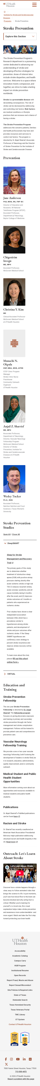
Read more (10, 842)
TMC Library (20, 1015)
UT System (20, 1019)
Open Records (20, 975)
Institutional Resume (20, 970)
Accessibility (20, 951)
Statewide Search (20, 1000)
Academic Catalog (20, 956)
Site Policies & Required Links (20, 990)
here (16, 816)
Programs (7, 21)
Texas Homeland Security (20, 1005)
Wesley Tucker (12, 496)
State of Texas (20, 995)
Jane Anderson (12, 198)
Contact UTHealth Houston (20, 1024)
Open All (6, 534)
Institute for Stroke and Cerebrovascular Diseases (18, 16)
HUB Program (20, 966)
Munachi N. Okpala (10, 362)
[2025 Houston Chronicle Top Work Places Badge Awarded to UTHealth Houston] (15, 1039)
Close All (16, 534)
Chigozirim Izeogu (10, 259)
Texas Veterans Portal (20, 1010)
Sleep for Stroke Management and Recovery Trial (19, 559)
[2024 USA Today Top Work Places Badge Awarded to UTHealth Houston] (26, 1039)
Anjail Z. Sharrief (13, 426)
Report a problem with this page (21, 1079)
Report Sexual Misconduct (20, 985)
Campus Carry (20, 961)
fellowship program (22, 713)
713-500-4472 (21, 1071)
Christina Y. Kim (13, 309)
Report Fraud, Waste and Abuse (20, 980)
